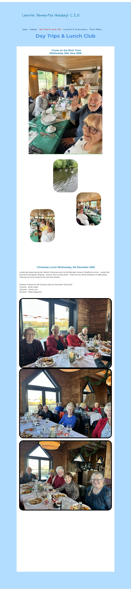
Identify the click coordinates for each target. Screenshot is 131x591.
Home (25, 29)
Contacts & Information (75, 29)
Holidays (33, 29)
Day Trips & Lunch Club (50, 29)
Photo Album (96, 29)
